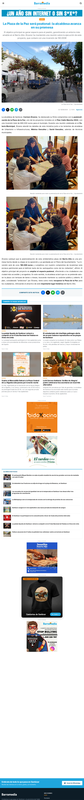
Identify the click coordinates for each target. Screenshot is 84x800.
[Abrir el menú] (3, 3)
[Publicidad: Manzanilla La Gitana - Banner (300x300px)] (42, 466)
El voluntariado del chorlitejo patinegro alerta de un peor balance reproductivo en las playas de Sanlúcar (62, 335)
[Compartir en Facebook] (3, 109)
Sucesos (47, 798)
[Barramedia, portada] (42, 3)
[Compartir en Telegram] (16, 109)
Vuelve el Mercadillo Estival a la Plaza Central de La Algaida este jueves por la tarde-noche (20, 382)
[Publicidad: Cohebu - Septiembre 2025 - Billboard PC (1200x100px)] (42, 16)
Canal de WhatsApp (73, 783)
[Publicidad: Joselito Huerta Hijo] (42, 573)
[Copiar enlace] (20, 109)
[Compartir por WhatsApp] (12, 109)
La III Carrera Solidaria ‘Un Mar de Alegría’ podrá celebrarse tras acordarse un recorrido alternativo (61, 383)
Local (42, 19)
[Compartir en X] (7, 109)
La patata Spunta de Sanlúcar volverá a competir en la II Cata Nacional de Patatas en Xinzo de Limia (20, 335)
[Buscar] (81, 3)
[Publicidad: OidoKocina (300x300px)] (42, 432)
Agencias (79, 109)
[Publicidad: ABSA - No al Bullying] (42, 651)
